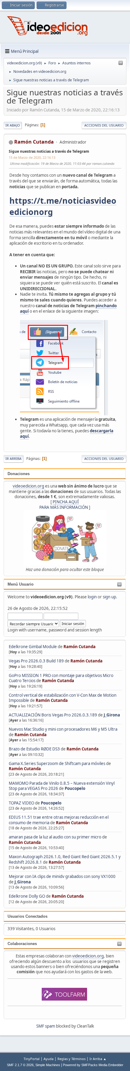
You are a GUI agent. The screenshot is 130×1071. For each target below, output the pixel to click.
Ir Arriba (13, 458)
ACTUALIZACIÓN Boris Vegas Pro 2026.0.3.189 (53, 715)
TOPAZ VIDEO (21, 803)
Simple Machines (47, 1065)
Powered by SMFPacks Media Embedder (93, 1065)
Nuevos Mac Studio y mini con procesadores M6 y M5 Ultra (63, 729)
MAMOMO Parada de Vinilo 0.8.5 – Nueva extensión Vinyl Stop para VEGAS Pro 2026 (62, 785)
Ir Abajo (12, 125)
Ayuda (49, 1058)
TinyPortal (32, 1058)
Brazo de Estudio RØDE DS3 (34, 749)
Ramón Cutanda (79, 646)
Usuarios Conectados (27, 916)
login (92, 597)
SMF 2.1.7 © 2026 (20, 1065)
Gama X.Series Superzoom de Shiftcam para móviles (57, 763)
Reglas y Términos (71, 1058)
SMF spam (45, 1026)
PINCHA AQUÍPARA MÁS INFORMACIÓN (63, 504)
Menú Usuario (21, 584)
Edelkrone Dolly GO (27, 896)
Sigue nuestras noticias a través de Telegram (49, 151)
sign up (109, 597)
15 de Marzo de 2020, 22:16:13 (32, 157)
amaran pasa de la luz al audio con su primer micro (55, 837)
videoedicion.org (28, 486)
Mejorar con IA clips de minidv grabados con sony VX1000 (62, 876)
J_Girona (112, 715)
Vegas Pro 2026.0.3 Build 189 (36, 661)
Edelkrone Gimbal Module (33, 646)
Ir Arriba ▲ (97, 1058)
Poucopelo (75, 788)
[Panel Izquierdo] (120, 63)
